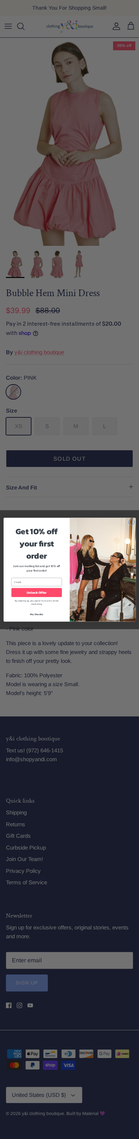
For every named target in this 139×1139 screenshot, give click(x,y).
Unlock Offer (37, 592)
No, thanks (36, 614)
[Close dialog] (131, 522)
